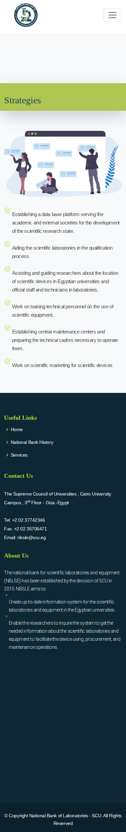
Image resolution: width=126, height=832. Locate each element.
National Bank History (32, 442)
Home (17, 429)
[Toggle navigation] (112, 15)
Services (19, 455)
